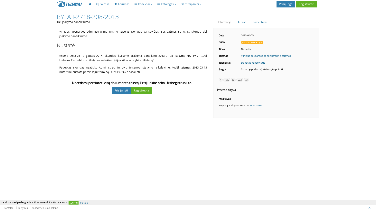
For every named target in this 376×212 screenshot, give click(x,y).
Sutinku (74, 202)
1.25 (227, 79)
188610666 (256, 105)
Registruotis (307, 4)
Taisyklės (23, 208)
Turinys (242, 22)
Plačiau (84, 202)
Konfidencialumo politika (45, 208)
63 (233, 79)
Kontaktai (9, 208)
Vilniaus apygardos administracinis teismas (266, 56)
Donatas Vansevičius (253, 62)
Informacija (224, 22)
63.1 (240, 79)
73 (246, 79)
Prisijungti (286, 4)
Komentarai (260, 22)
